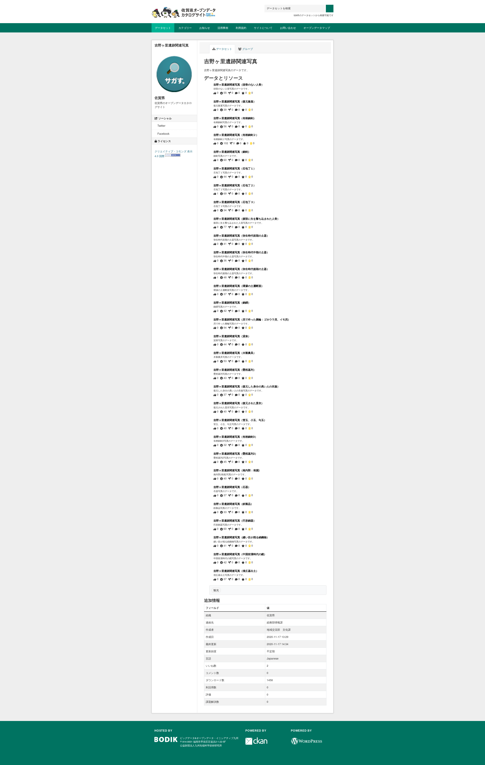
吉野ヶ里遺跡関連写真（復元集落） (235, 101)
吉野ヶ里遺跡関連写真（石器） (232, 487)
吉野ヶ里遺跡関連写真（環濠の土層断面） (239, 286)
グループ (247, 49)
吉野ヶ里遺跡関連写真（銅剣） (232, 151)
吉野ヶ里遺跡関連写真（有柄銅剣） (235, 118)
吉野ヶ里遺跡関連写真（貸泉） (232, 336)
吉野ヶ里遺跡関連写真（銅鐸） (232, 302)
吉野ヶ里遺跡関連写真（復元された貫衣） (239, 403)
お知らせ (204, 28)
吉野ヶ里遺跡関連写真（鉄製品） (233, 504)
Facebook (163, 133)
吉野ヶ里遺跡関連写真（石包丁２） (235, 185)
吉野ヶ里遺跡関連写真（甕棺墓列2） (235, 453)
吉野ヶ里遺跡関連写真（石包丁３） (235, 202)
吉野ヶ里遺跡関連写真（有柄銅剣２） (236, 135)
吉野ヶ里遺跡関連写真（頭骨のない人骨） (239, 84)
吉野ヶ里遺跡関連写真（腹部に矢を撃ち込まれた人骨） (247, 218)
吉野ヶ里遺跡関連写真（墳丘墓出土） (236, 571)
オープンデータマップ (317, 28)
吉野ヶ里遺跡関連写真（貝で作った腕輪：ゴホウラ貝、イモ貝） (252, 319)
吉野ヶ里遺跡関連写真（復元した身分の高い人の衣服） (247, 386)
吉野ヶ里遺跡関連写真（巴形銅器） (235, 520)
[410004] (184, 9)
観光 (216, 590)
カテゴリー (185, 28)
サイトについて (263, 28)
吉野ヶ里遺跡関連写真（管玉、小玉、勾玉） (240, 420)
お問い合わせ (288, 28)
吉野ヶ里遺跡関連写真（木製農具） (235, 353)
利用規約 (241, 28)
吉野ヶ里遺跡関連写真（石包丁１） (235, 168)
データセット (163, 28)
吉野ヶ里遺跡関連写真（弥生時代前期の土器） (241, 235)
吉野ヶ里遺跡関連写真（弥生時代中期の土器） (241, 252)
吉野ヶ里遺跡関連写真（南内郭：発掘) (237, 470)
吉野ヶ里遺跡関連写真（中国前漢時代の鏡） (240, 554)
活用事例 (222, 28)
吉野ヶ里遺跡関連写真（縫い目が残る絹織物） (241, 537)
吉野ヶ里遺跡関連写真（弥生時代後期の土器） (241, 269)
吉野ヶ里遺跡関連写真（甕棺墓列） (235, 369)
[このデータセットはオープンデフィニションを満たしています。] (172, 156)
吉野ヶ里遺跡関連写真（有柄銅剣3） (235, 436)
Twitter (161, 126)
